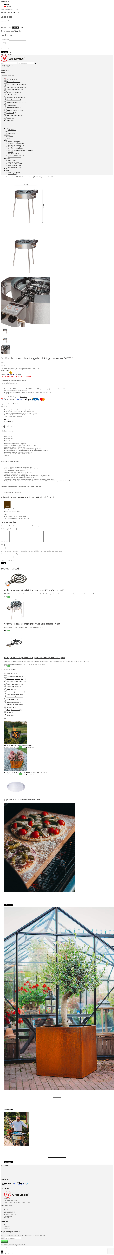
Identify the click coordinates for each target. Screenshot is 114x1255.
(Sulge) (21, 27)
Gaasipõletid (10, 113)
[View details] (15, 586)
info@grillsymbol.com (10, 1200)
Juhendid (6, 140)
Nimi (2, 545)
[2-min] (25, 326)
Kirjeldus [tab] (6, 419)
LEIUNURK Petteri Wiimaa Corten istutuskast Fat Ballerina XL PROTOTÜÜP (26, 772)
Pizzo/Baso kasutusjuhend (15, 148)
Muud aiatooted (12, 108)
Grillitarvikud (10, 95)
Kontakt (6, 170)
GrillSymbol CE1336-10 (14, 153)
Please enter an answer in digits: (10, 554)
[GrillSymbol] (13, 61)
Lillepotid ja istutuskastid (14, 100)
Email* (3, 1238)
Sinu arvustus (5, 542)
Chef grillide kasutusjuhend (15, 147)
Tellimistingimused (9, 1211)
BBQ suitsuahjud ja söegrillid (15, 84)
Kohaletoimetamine (10, 1214)
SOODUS (7, 135)
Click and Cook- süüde (14, 157)
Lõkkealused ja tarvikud (13, 82)
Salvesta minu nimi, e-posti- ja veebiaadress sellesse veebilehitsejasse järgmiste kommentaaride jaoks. (32, 551)
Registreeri (10, 54)
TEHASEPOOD (8, 136)
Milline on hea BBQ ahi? (15, 164)
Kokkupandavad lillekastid (15, 102)
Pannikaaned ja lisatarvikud (14, 97)
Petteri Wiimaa (12, 130)
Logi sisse (18, 31)
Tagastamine (8, 1216)
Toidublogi (7, 138)
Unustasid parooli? (6, 27)
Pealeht (3, 177)
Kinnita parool (5, 49)
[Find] (35, 63)
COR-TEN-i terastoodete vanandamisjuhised (20, 150)
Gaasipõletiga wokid (12, 92)
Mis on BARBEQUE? (13, 162)
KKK (5, 169)
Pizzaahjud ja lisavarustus (15, 87)
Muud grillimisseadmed (13, 115)
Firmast (6, 128)
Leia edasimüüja (12, 174)
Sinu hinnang (5, 529)
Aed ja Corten (12, 160)
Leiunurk (9, 118)
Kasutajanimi (5, 21)
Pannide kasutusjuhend (14, 142)
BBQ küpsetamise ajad (14, 165)
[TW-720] (25, 226)
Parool (3, 24)
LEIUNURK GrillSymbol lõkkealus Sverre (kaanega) (18, 745)
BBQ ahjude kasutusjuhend (16, 145)
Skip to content (5, 1)
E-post (3, 43)
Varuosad (9, 120)
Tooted (6, 131)
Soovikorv (7, 1228)
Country (3, 560)
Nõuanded (7, 158)
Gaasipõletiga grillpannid (13, 89)
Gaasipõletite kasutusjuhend (16, 143)
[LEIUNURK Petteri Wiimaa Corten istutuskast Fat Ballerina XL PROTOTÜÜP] (15, 770)
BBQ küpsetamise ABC (14, 167)
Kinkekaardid (11, 133)
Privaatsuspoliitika (9, 1213)
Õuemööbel (11, 105)
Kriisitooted (11, 79)
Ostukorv (7, 1226)
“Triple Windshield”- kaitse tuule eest (18, 155)
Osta (8, 597)
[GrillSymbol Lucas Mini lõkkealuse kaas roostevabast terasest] (15, 797)
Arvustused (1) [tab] (8, 421)
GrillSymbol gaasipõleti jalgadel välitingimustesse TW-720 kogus (19, 369)
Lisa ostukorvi (5, 370)
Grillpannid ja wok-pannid (14, 110)
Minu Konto (7, 1225)
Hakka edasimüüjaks (14, 172)
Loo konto (15, 12)
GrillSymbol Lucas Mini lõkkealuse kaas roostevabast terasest (22, 799)
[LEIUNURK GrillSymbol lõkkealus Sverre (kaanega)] (15, 744)
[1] (25, 276)
